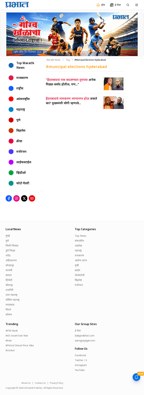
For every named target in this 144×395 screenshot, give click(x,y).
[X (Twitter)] (24, 198)
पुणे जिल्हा (10, 250)
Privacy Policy (56, 383)
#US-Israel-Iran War (17, 335)
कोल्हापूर (10, 265)
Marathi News (53, 60)
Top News (80, 235)
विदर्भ (8, 309)
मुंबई (8, 235)
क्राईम (77, 270)
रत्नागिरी (9, 290)
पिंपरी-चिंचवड (12, 245)
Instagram (81, 365)
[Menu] (136, 5)
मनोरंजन (79, 285)
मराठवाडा (10, 304)
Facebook (80, 355)
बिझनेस (78, 280)
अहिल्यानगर (11, 260)
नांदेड (8, 255)
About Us (26, 383)
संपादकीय (79, 240)
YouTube (80, 370)
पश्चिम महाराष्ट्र (12, 299)
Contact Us (40, 383)
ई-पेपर (78, 330)
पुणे (7, 240)
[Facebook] (9, 198)
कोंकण (9, 314)
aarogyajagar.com (85, 340)
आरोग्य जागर (81, 260)
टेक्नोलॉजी (80, 275)
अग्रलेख (78, 245)
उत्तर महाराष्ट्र (11, 294)
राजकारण (79, 255)
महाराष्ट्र (78, 250)
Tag (68, 60)
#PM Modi (12, 330)
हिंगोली (9, 280)
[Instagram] (16, 198)
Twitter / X (81, 360)
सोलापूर (9, 285)
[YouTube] (32, 198)
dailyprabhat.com (84, 335)
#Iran (9, 340)
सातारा (9, 275)
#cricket (10, 350)
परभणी (9, 270)
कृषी (77, 265)
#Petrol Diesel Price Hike (20, 345)
